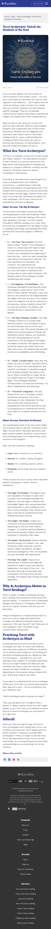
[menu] (47, 3)
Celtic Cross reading (25, 913)
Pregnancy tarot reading (25, 918)
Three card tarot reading (25, 894)
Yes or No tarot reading (25, 903)
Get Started (38, 4)
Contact (25, 835)
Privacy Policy (25, 874)
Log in (25, 859)
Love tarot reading (25, 899)
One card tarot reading (25, 889)
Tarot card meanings (25, 840)
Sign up (25, 864)
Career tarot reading (25, 908)
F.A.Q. (25, 830)
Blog (13, 17)
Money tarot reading (25, 923)
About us (25, 825)
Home (7, 17)
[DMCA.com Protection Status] (19, 808)
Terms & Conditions (25, 869)
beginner (34, 131)
